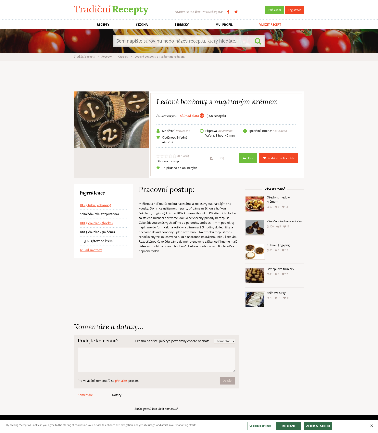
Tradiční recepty (85, 56)
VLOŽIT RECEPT (270, 24)
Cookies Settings (260, 425)
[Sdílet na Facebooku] (211, 158)
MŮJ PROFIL (224, 24)
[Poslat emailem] (222, 158)
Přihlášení (274, 10)
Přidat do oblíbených (281, 158)
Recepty (106, 56)
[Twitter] (236, 12)
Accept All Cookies (318, 425)
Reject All (288, 425)
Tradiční (111, 9)
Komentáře (85, 395)
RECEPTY (103, 24)
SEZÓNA (142, 24)
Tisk (250, 158)
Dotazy (116, 395)
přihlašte (121, 381)
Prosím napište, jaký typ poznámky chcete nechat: (172, 341)
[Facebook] (228, 12)
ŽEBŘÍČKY (182, 24)
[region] (189, 426)
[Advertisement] (189, 75)
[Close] (371, 425)
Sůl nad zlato (190, 116)
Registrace (294, 10)
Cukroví (123, 56)
